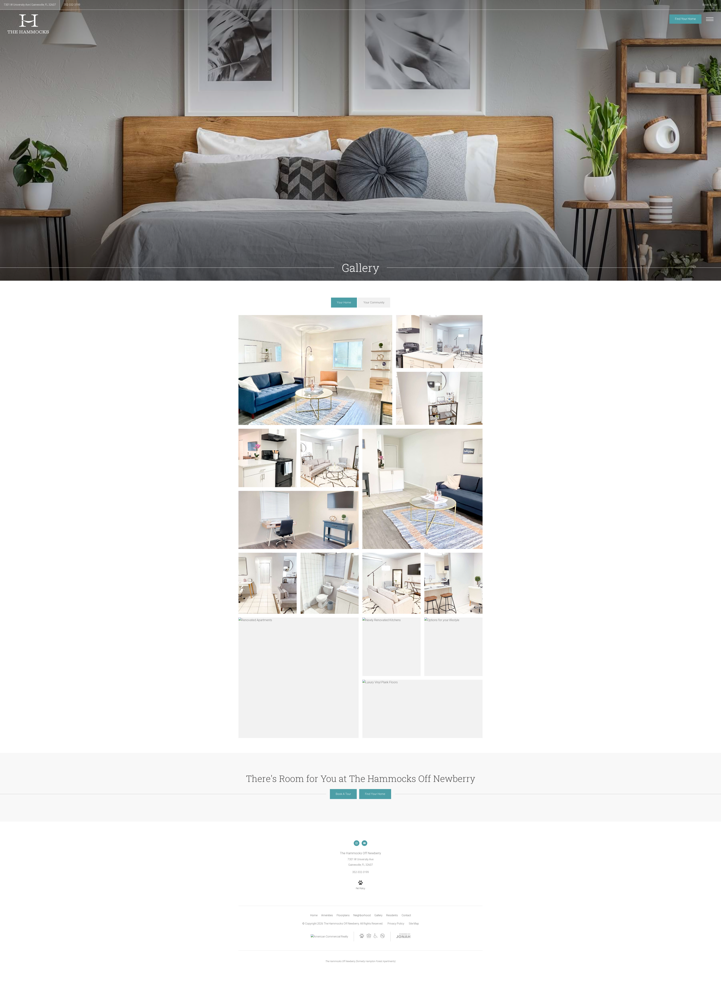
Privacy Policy (396, 923)
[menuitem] (313, 915)
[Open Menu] (709, 19)
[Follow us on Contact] (364, 843)
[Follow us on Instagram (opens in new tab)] (356, 843)
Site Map (414, 923)
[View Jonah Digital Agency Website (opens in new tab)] (403, 937)
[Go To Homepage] (28, 23)
